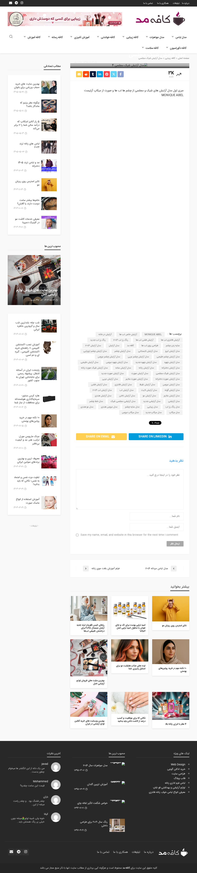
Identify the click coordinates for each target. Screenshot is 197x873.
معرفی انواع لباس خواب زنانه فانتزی (167, 792)
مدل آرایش (114, 346)
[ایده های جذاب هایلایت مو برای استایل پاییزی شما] (129, 650)
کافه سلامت (152, 48)
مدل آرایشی (174, 401)
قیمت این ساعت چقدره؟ (32, 786)
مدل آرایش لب (126, 390)
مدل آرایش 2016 (93, 346)
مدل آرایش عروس (171, 385)
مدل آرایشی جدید (151, 401)
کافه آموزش (34, 37)
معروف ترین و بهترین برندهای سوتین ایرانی (28, 460)
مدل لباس (180, 37)
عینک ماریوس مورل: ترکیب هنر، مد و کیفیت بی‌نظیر (27, 440)
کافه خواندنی (108, 37)
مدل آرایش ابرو (172, 351)
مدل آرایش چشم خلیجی (168, 357)
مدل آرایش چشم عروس (109, 357)
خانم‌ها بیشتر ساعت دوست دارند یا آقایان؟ (28, 202)
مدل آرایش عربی (110, 379)
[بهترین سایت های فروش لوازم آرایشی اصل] (88, 657)
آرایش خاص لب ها (128, 334)
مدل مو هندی (87, 407)
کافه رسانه (57, 37)
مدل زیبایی (152, 407)
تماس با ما (148, 3)
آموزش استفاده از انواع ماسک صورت (27, 501)
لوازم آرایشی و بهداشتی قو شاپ (169, 788)
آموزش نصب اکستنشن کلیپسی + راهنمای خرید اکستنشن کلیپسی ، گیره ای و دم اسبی (27, 350)
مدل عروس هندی (109, 407)
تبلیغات (176, 3)
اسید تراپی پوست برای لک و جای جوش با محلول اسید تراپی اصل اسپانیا (130, 628)
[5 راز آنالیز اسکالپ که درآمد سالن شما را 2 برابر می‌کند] (49, 124)
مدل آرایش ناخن (127, 396)
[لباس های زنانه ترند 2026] (49, 147)
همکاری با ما (163, 3)
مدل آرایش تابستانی (148, 351)
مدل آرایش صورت (139, 373)
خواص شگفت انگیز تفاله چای (92, 803)
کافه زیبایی (132, 37)
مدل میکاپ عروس (130, 412)
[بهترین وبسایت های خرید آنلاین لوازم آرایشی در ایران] (88, 704)
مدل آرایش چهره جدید (146, 362)
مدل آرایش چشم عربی (138, 357)
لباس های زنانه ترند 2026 (29, 145)
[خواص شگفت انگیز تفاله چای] (117, 801)
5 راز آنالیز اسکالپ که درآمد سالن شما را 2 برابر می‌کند (26, 125)
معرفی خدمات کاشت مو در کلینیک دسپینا (27, 220)
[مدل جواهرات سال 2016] (117, 763)
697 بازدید (34, 300)
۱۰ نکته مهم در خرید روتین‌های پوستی (172, 670)
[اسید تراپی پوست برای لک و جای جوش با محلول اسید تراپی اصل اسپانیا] (129, 608)
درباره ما (185, 3)
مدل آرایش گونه (172, 390)
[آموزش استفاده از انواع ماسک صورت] (49, 502)
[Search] (11, 37)
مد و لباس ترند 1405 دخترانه (28, 164)
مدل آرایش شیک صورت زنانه (94, 368)
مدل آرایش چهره (172, 362)
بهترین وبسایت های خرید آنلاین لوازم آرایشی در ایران (89, 723)
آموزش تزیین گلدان (97, 784)
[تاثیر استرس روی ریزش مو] (170, 608)
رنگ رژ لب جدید (98, 340)
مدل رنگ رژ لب (172, 407)
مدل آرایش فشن (99, 385)
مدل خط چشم (96, 401)
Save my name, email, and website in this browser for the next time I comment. (129, 535)
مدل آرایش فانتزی (123, 385)
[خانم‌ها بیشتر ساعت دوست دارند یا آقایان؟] (49, 203)
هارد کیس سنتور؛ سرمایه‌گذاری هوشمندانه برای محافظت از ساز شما (26, 399)
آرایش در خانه (105, 334)
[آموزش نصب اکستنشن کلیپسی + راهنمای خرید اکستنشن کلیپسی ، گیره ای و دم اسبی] (49, 347)
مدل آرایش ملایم (172, 396)
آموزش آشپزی (81, 37)
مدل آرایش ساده (123, 368)
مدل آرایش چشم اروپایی (95, 351)
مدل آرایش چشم (122, 351)
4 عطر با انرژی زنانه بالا (175, 724)
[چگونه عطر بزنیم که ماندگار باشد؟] (49, 106)
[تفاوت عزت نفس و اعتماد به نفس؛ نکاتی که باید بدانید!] (49, 480)
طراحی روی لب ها (149, 346)
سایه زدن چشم (173, 346)
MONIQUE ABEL (153, 334)
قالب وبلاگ (179, 778)
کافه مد (130, 346)
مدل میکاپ (174, 412)
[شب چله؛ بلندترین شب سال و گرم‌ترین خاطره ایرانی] (49, 326)
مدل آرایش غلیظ (147, 385)
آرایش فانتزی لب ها (170, 340)
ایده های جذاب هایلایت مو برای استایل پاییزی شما (130, 667)
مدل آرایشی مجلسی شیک (123, 401)
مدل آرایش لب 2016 (102, 390)
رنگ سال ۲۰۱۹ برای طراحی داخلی (94, 823)
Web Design (178, 764)
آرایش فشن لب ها (144, 340)
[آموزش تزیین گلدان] (117, 782)
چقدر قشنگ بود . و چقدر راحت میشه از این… (28, 803)
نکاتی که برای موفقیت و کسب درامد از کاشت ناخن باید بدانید (131, 720)
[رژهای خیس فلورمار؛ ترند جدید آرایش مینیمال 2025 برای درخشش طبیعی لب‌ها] (88, 608)
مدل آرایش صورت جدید (112, 373)
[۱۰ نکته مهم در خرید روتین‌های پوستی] (170, 651)
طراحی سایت (178, 774)
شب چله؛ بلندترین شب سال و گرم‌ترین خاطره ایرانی (27, 326)
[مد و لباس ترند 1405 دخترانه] (49, 165)
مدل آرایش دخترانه (171, 368)
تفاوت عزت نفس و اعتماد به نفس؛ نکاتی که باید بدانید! (26, 481)
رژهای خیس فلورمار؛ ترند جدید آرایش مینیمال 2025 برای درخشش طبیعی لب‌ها (90, 628)
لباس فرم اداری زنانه (175, 783)
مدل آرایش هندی (103, 396)
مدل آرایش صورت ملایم (137, 379)
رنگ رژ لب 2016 (120, 340)
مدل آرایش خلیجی (89, 362)
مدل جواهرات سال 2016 (95, 765)
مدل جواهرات (157, 37)
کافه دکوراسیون (178, 48)
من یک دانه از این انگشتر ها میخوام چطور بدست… (26, 770)
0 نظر (76, 62)
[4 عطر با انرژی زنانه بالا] (170, 706)
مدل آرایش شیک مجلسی (168, 373)
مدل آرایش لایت (149, 390)
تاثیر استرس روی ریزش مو (174, 625)
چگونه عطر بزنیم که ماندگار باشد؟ (29, 104)
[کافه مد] (160, 18)
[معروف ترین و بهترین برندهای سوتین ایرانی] (49, 461)
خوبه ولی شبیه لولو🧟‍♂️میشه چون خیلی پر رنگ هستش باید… (27, 820)
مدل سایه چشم (132, 407)
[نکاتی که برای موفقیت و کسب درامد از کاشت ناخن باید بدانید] (129, 703)
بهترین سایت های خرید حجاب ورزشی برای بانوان (26, 85)
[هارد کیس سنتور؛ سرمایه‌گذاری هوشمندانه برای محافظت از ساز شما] (49, 399)
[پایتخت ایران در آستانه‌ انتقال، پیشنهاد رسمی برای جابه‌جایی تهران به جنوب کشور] (49, 373)
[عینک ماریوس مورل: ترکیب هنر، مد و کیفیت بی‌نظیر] (49, 439)
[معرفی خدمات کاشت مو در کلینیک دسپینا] (49, 222)
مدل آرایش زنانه (146, 368)
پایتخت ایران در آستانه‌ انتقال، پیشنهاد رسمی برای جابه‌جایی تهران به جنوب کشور (27, 375)
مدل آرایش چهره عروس (117, 362)
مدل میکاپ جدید (153, 412)
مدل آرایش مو (149, 396)
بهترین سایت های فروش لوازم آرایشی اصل (90, 682)
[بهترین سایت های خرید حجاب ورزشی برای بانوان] (49, 87)
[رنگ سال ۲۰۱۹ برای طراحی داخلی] (117, 825)
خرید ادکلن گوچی (176, 769)
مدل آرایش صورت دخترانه (167, 379)
